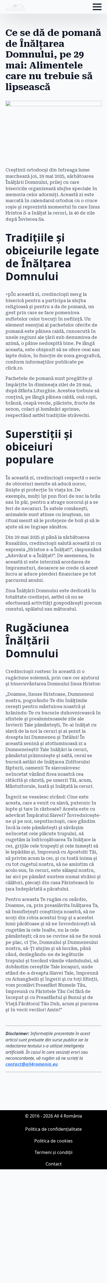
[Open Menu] (97, 6)
